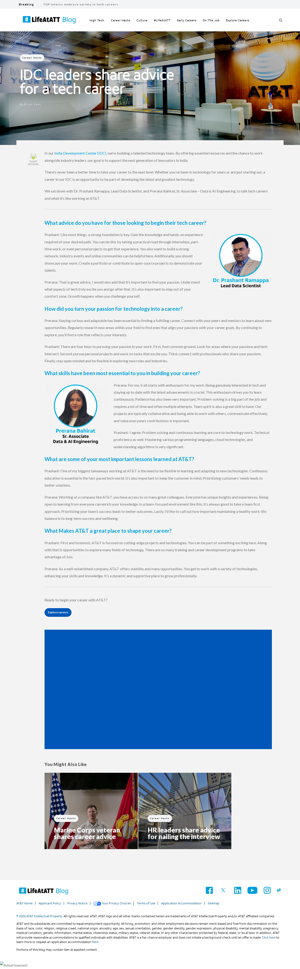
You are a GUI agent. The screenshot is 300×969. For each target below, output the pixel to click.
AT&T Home (24, 903)
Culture (142, 20)
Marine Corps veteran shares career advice (87, 833)
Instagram (267, 890)
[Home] (43, 891)
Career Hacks (120, 20)
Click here (269, 937)
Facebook (209, 890)
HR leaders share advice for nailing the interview (184, 833)
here (95, 942)
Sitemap (213, 903)
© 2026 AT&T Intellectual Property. (39, 916)
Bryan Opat (32, 104)
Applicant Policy (50, 903)
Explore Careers (237, 20)
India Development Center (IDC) (80, 153)
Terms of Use (146, 903)
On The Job (211, 20)
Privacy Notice (77, 903)
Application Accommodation (181, 903)
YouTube (252, 890)
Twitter (223, 890)
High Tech (97, 20)
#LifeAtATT (162, 20)
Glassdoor (280, 890)
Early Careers (186, 20)
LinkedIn (237, 890)
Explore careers (58, 612)
